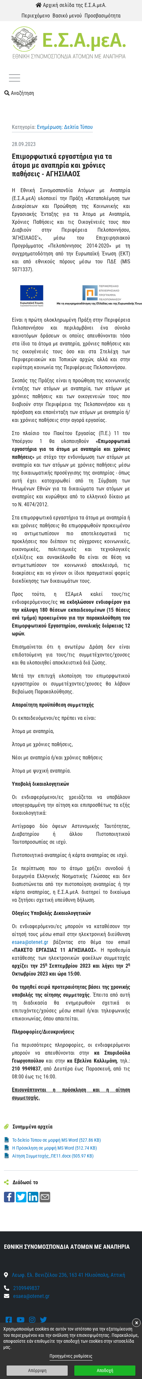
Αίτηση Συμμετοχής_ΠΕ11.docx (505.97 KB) (52, 1156)
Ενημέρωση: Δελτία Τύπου (65, 127)
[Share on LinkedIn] (33, 1196)
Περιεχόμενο (35, 16)
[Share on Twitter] (21, 1196)
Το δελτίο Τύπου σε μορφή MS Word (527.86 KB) (56, 1140)
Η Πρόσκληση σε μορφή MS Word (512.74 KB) (54, 1148)
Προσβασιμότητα (103, 16)
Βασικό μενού (67, 16)
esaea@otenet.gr (30, 942)
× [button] (136, 1323)
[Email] (45, 1196)
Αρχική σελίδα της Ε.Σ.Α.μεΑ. (74, 5)
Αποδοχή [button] (105, 1370)
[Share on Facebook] (9, 1196)
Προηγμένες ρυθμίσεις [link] (71, 1356)
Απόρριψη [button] (37, 1370)
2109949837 (26, 1288)
